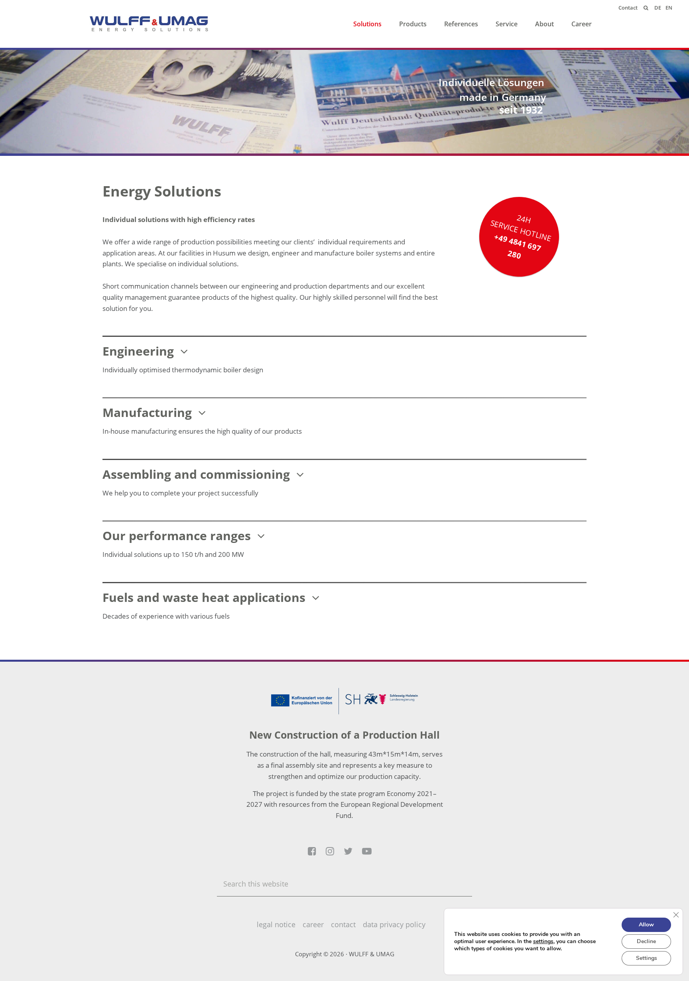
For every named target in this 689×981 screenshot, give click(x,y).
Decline (646, 941)
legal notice (276, 924)
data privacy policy (394, 924)
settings (543, 941)
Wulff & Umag (149, 24)
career (313, 924)
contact (343, 924)
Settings (646, 958)
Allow (646, 924)
